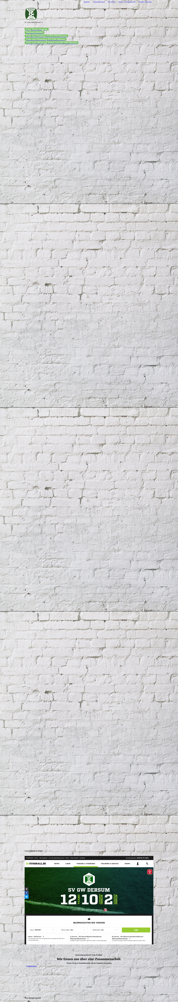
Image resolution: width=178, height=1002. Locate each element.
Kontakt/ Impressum (145, 2)
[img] (89, 12)
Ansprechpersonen (99, 2)
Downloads (111, 2)
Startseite (87, 2)
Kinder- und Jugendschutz (127, 2)
